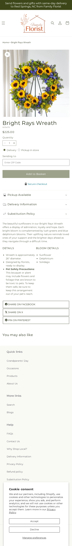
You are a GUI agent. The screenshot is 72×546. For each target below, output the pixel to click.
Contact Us (13, 441)
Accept (34, 521)
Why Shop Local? (17, 448)
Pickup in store (30, 150)
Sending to (14, 156)
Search (11, 404)
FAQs (10, 433)
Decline (34, 529)
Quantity (8, 137)
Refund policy (15, 471)
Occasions (13, 368)
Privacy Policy (15, 464)
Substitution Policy (18, 479)
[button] (52, 23)
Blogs (10, 412)
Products (12, 375)
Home (6, 42)
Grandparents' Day (17, 360)
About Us (12, 383)
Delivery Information (19, 456)
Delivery (12, 150)
